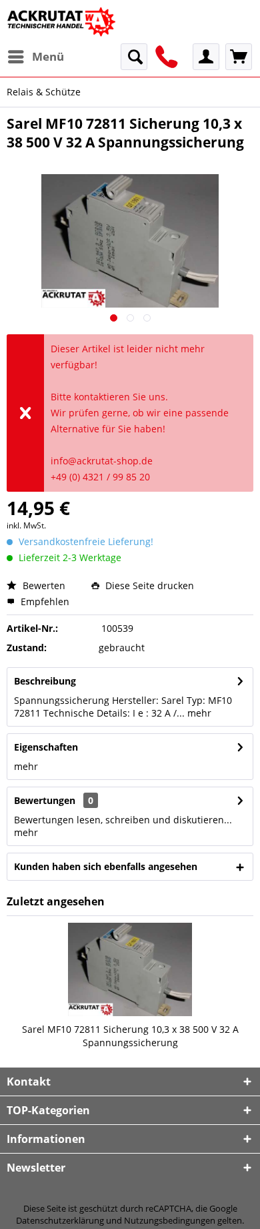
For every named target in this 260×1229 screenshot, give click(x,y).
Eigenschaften (46, 747)
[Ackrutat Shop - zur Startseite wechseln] (63, 22)
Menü (48, 56)
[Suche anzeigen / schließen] (134, 56)
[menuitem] (35, 56)
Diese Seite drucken (148, 585)
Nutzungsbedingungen (169, 1220)
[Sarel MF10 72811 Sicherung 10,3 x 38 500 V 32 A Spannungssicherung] (130, 969)
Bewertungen (44, 800)
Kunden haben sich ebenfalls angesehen (105, 866)
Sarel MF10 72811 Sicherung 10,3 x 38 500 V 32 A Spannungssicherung (130, 1036)
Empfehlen (43, 601)
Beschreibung (45, 681)
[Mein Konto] (206, 56)
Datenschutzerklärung (60, 1220)
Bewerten (42, 585)
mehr (198, 713)
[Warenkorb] (238, 56)
